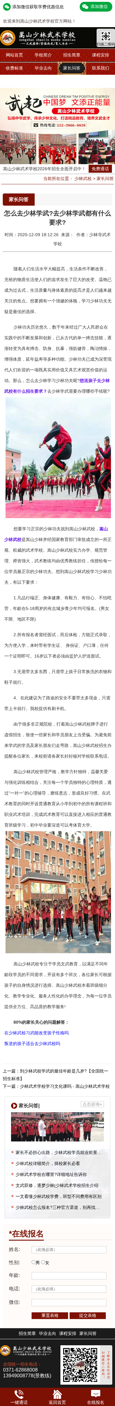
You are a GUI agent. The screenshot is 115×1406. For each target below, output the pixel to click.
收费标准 (14, 68)
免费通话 (100, 168)
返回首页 (57, 1402)
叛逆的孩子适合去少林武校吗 (32, 1043)
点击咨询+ (92, 1104)
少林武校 (83, 178)
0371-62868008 (20, 1369)
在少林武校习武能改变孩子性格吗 (36, 1032)
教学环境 (14, 81)
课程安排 (100, 54)
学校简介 (43, 54)
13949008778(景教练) (27, 1375)
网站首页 (14, 54)
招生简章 (71, 54)
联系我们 (100, 68)
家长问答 (71, 68)
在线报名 (95, 1402)
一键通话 (19, 1402)
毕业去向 (43, 68)
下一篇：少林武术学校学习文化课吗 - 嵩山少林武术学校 (56, 1086)
